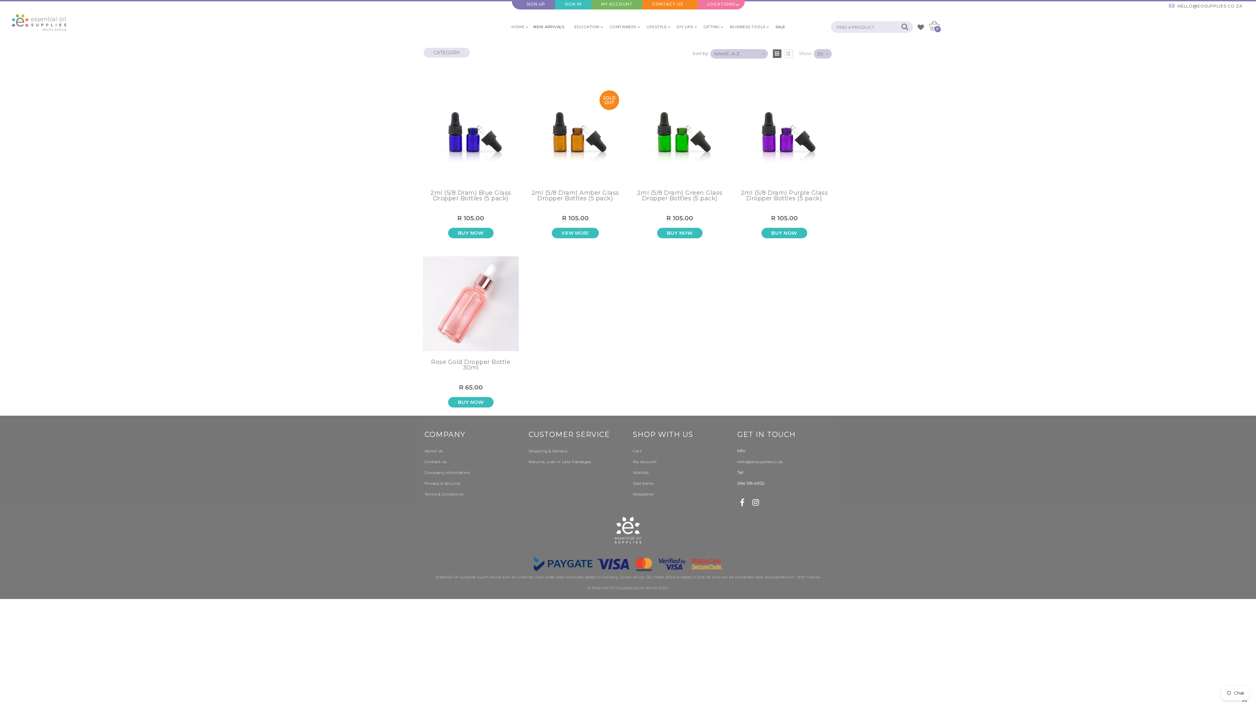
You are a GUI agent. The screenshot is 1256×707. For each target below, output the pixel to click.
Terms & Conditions (444, 494)
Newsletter (643, 494)
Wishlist (641, 472)
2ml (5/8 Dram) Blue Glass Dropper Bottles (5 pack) (470, 196)
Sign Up (536, 4)
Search (904, 27)
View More (575, 233)
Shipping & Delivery (548, 450)
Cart (637, 450)
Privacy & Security (443, 483)
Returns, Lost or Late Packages (560, 461)
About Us (434, 450)
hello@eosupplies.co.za (1210, 6)
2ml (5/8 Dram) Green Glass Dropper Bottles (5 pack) (680, 196)
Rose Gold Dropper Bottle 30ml (470, 365)
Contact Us (667, 4)
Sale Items (643, 483)
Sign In (573, 4)
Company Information (447, 472)
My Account (617, 4)
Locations (721, 4)
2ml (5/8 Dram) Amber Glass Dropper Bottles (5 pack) (575, 196)
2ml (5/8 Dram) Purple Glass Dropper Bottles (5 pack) (784, 196)
